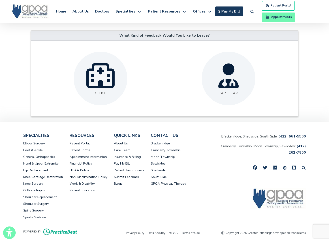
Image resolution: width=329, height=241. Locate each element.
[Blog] (294, 167)
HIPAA (173, 232)
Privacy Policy (135, 232)
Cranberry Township (166, 150)
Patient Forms (80, 150)
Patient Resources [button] (165, 11)
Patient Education (82, 190)
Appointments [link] (281, 17)
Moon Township (163, 156)
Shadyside (158, 170)
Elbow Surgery (34, 143)
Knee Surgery (33, 183)
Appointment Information (88, 156)
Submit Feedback (126, 177)
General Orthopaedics (39, 156)
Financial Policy (81, 163)
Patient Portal (281, 6)
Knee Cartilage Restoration (43, 177)
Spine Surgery (33, 210)
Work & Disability (82, 183)
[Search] (303, 167)
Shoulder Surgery (36, 203)
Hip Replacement (35, 170)
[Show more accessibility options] (9, 232)
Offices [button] (200, 11)
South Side (159, 177)
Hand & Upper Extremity (40, 163)
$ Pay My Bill (230, 11)
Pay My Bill (122, 163)
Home (61, 11)
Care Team (122, 150)
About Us (81, 11)
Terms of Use (190, 232)
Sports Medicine (35, 217)
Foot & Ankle (33, 150)
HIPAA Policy (79, 170)
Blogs (118, 183)
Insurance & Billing (127, 156)
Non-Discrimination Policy (88, 177)
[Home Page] (29, 11)
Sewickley (158, 163)
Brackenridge (160, 143)
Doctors (102, 11)
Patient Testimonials (129, 170)
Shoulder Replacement (40, 197)
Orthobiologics (34, 190)
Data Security (156, 232)
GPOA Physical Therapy (168, 183)
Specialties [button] (126, 11)
